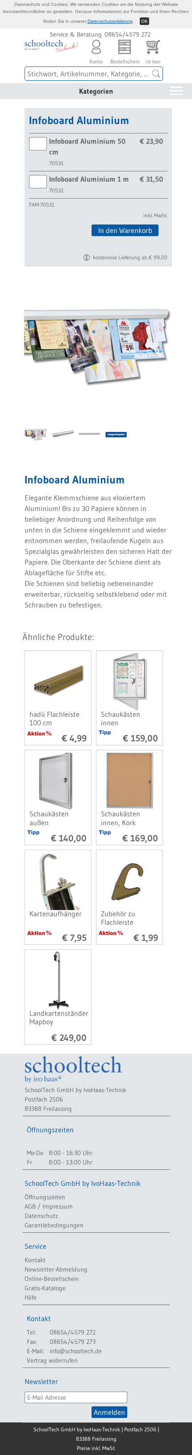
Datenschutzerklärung (110, 21)
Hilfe (31, 1297)
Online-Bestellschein (52, 1279)
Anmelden (109, 1412)
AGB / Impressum (49, 1206)
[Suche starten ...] (156, 73)
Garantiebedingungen (54, 1225)
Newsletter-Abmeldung (56, 1269)
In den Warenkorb (125, 230)
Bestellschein (124, 59)
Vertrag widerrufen (52, 1360)
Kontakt (35, 1260)
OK (144, 21)
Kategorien (96, 91)
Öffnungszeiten (45, 1197)
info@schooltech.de (76, 1351)
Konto (96, 59)
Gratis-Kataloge (45, 1288)
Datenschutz (41, 1216)
